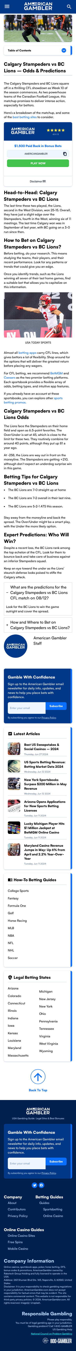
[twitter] (34, 1185)
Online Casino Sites (21, 1236)
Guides (44, 1203)
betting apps (27, 353)
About (12, 1203)
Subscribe (56, 706)
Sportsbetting (52, 1209)
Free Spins (15, 1242)
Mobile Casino (18, 1249)
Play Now (38, 163)
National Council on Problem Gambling (51, 1333)
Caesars (9, 377)
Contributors (17, 1209)
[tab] (38, 598)
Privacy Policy (49, 717)
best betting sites (24, 117)
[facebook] (41, 1185)
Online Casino (53, 1216)
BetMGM (56, 373)
